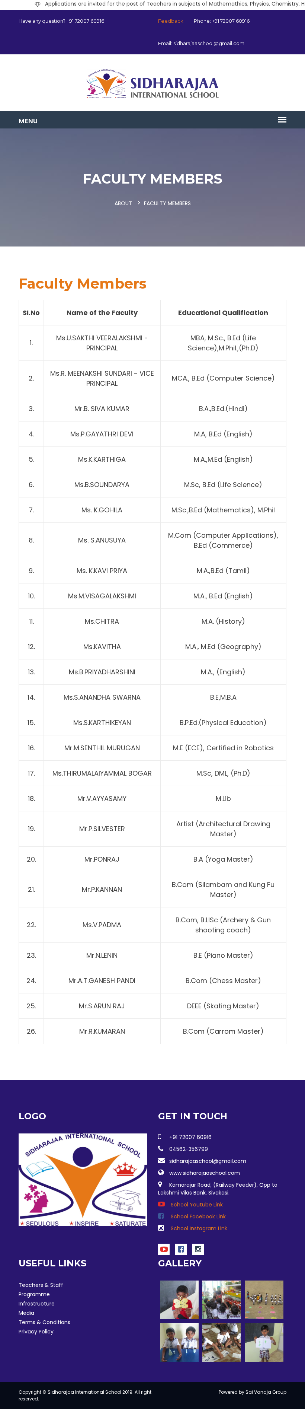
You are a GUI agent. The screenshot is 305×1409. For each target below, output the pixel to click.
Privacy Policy (36, 1331)
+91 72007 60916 (190, 1137)
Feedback (170, 21)
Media (26, 1313)
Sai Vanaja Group (265, 1392)
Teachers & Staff (41, 1285)
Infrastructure (37, 1303)
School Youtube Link (196, 1204)
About (123, 203)
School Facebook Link (197, 1216)
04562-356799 (188, 1149)
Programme (34, 1294)
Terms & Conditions (44, 1322)
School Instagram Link (198, 1228)
